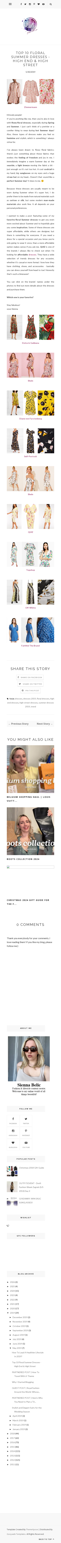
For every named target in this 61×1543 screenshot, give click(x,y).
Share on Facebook (31, 677)
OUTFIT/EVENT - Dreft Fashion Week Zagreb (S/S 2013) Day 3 (31, 1187)
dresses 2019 (29, 698)
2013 (12, 1455)
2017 (12, 1438)
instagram (13, 1135)
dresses (18, 698)
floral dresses (43, 698)
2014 (12, 1451)
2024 (12, 1291)
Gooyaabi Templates (16, 1534)
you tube (26, 1147)
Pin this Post (32, 690)
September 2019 (20, 1330)
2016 (12, 1442)
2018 (12, 1433)
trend (33, 706)
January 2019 (19, 1429)
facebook (13, 1123)
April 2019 (17, 1416)
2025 (12, 1286)
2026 (12, 1282)
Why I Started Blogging (23, 1382)
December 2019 (20, 1317)
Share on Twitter (32, 684)
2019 (12, 1313)
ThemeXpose (32, 1529)
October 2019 (19, 1326)
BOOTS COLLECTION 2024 (23, 859)
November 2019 (20, 1321)
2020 (12, 1308)
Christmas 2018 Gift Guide (31, 1167)
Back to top (45, 1539)
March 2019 (18, 1420)
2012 (12, 1460)
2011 (12, 1464)
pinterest (26, 1135)
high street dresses (29, 702)
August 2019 (19, 1335)
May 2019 (17, 1348)
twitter (26, 1123)
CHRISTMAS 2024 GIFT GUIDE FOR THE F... (28, 902)
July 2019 (17, 1339)
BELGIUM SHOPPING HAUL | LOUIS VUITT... (28, 799)
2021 (12, 1304)
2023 (12, 1295)
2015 (12, 1447)
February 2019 (19, 1424)
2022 (12, 1299)
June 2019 (17, 1343)
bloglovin (13, 1147)
